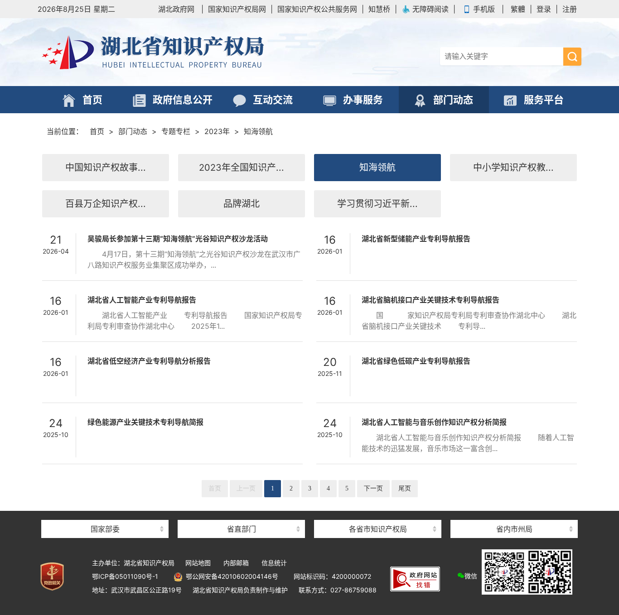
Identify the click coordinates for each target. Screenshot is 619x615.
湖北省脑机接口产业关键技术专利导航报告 (430, 299)
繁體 (518, 9)
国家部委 (105, 528)
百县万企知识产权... (105, 203)
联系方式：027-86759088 (338, 590)
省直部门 (241, 528)
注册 (569, 9)
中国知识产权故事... (105, 167)
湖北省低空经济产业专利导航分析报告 (149, 360)
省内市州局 (514, 528)
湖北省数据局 (241, 513)
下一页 (373, 488)
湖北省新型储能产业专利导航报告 (416, 238)
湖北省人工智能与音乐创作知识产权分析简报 (434, 422)
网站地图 (198, 563)
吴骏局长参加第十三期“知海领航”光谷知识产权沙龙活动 (177, 238)
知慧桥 (379, 9)
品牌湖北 (241, 203)
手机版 (484, 9)
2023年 (217, 131)
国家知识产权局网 (237, 9)
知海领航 (258, 131)
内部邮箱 (236, 563)
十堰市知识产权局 (514, 513)
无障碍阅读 (430, 9)
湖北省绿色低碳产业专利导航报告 (416, 360)
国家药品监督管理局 (105, 513)
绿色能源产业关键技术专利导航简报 (145, 422)
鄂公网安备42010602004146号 (230, 576)
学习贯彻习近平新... (377, 203)
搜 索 (572, 57)
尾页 (404, 488)
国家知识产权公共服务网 (317, 9)
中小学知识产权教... (513, 167)
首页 (97, 131)
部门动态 (132, 131)
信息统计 (274, 563)
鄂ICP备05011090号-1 (125, 576)
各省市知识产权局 (378, 528)
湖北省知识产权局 (187, 52)
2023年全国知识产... (241, 167)
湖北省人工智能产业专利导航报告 (141, 299)
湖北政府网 (176, 9)
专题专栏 (175, 131)
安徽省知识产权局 (378, 513)
